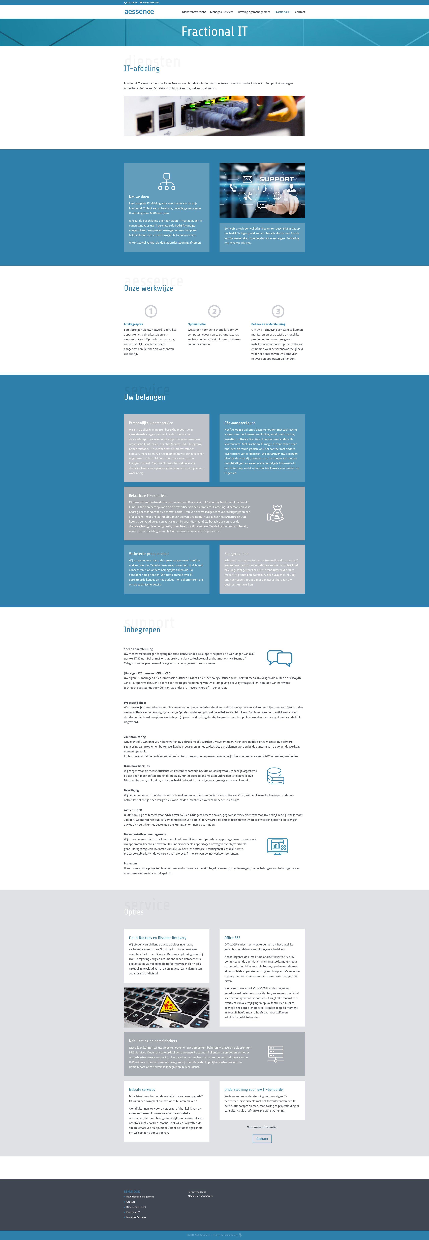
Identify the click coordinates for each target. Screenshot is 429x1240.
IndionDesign (231, 1235)
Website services (142, 1089)
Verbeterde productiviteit (149, 554)
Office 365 (232, 938)
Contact (300, 12)
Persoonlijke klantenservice (151, 423)
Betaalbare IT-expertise (148, 495)
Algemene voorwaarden (200, 1196)
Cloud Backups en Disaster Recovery (157, 938)
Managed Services (222, 12)
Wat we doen (139, 197)
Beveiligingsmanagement (254, 12)
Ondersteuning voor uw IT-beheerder (254, 1089)
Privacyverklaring (197, 1192)
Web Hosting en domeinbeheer (153, 1041)
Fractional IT (283, 12)
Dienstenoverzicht (194, 12)
